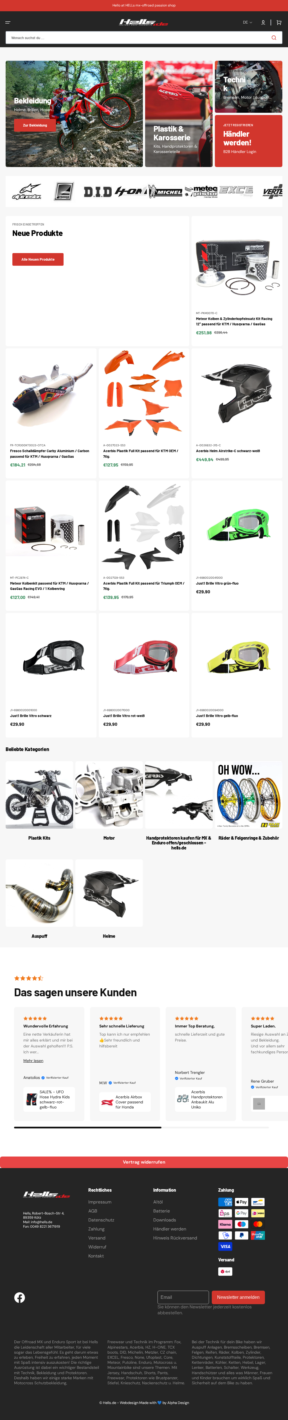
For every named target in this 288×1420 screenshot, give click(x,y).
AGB (92, 1211)
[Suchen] (275, 37)
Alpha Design (178, 1402)
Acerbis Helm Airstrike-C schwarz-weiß (228, 450)
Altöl (158, 1202)
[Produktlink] (237, 281)
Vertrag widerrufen (144, 1162)
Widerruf (97, 1247)
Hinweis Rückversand (175, 1238)
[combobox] (144, 37)
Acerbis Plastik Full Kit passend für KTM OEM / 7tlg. (140, 453)
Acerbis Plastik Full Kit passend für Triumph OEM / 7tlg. (143, 586)
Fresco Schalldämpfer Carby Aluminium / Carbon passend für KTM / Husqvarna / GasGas (49, 453)
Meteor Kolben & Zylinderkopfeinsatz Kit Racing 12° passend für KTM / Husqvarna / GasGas (234, 321)
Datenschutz (101, 1220)
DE (245, 22)
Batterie (161, 1211)
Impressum (99, 1202)
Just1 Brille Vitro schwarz (30, 715)
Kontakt (96, 1256)
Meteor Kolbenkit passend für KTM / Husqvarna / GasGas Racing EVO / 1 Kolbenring (49, 586)
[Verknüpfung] (74, 114)
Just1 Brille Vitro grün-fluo (217, 583)
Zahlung (96, 1229)
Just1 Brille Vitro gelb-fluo (217, 715)
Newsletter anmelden (238, 1297)
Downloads (164, 1220)
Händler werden (169, 1229)
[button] (8, 22)
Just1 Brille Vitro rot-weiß (124, 715)
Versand (96, 1238)
